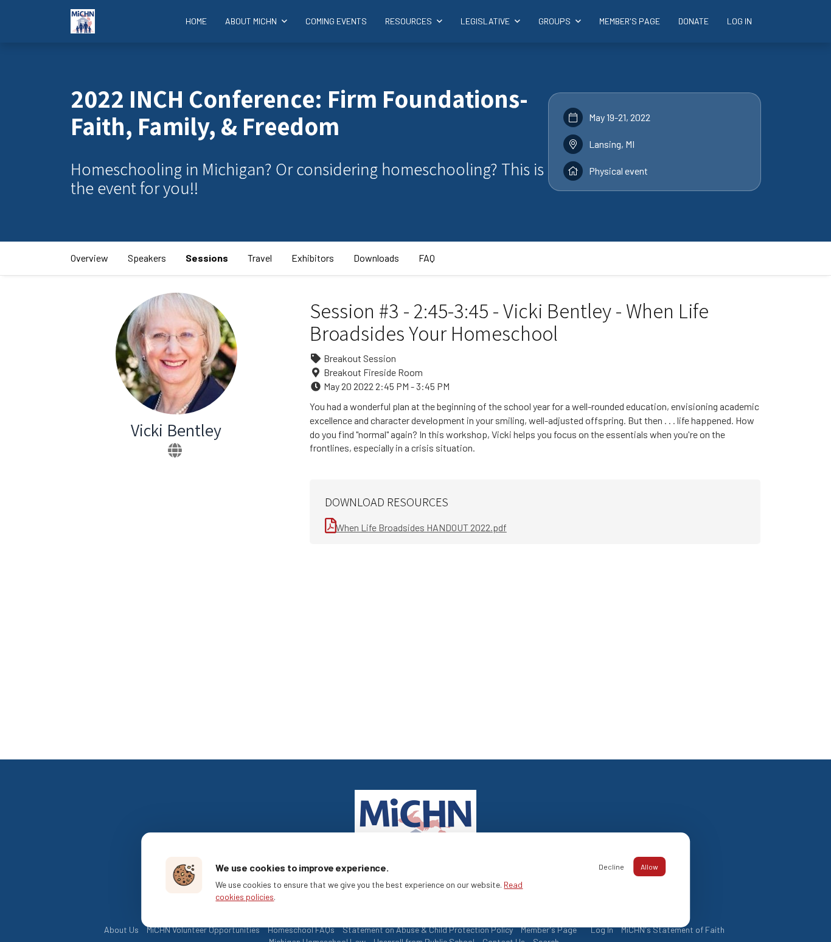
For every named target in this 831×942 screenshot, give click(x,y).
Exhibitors (312, 257)
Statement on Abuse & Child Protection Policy (427, 929)
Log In (739, 21)
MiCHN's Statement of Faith (673, 929)
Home (196, 21)
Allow (649, 866)
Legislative (486, 21)
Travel (260, 257)
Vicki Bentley (176, 430)
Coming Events (336, 21)
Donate (693, 21)
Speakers (147, 257)
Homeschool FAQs (301, 929)
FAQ (427, 257)
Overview (89, 257)
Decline (611, 866)
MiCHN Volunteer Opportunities (203, 929)
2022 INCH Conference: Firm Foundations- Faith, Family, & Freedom (299, 112)
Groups (555, 21)
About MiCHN (252, 21)
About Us (121, 929)
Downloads (376, 257)
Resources (409, 21)
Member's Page (629, 21)
